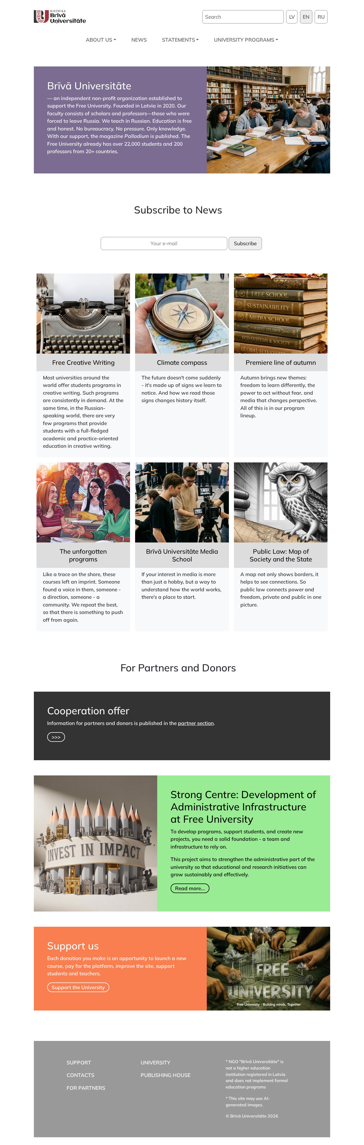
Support (79, 1062)
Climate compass (182, 362)
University (155, 1062)
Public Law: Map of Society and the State (281, 555)
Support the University (78, 987)
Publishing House (166, 1075)
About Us (99, 40)
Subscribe (245, 243)
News (139, 40)
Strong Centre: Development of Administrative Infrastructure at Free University (243, 806)
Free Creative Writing (83, 362)
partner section (196, 723)
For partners (86, 1087)
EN (306, 17)
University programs (244, 40)
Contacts (80, 1075)
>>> (56, 737)
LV (292, 17)
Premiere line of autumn (281, 362)
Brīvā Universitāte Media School (182, 555)
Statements (178, 40)
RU (321, 17)
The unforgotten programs (83, 555)
